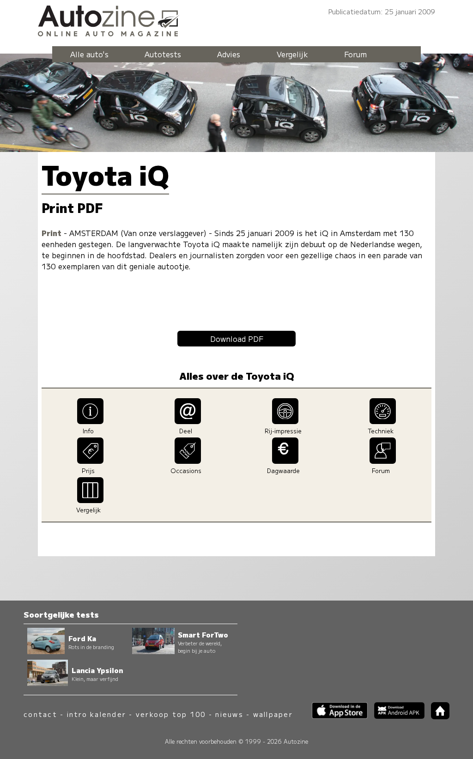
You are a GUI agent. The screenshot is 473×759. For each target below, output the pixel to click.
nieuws (229, 714)
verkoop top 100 (171, 714)
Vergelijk (292, 54)
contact (40, 714)
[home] (436, 716)
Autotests (163, 54)
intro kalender (96, 714)
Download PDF (236, 338)
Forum (355, 54)
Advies (228, 54)
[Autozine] (236, 19)
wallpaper (273, 714)
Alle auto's (89, 54)
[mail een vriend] (187, 420)
